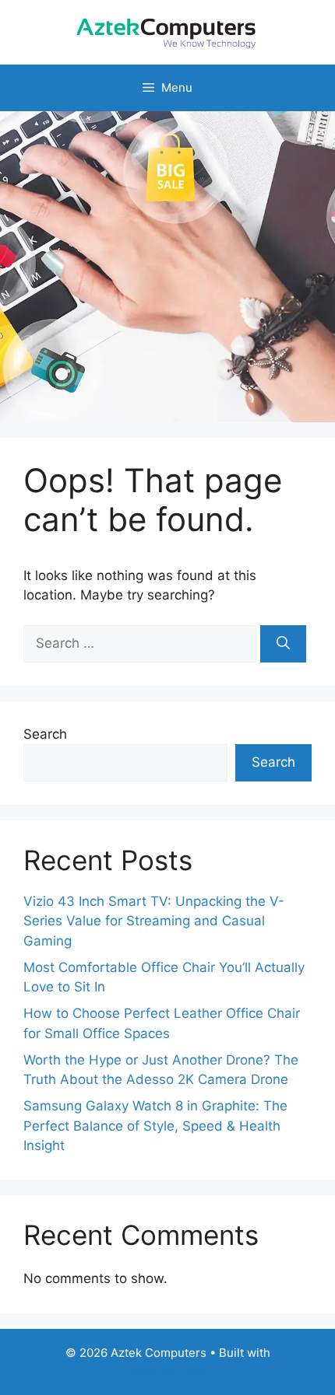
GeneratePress (168, 1370)
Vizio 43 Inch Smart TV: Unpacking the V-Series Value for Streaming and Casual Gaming (153, 921)
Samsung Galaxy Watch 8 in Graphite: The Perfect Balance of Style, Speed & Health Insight (155, 1125)
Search (45, 734)
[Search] (283, 644)
